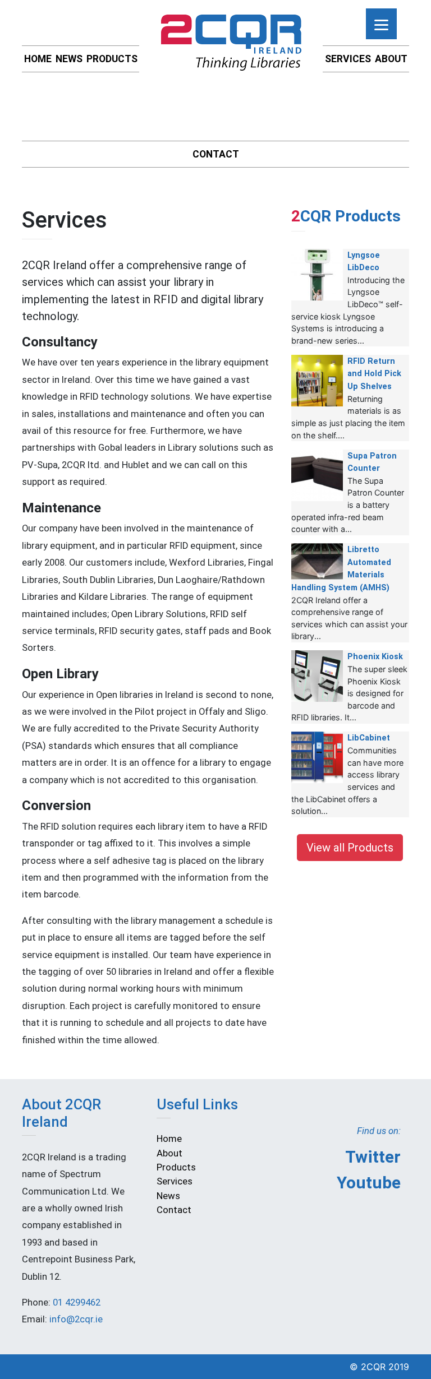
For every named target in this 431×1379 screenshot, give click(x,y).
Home (38, 58)
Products (111, 58)
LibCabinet (368, 738)
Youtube (369, 1182)
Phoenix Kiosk (375, 656)
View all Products (349, 847)
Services (348, 58)
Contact (215, 154)
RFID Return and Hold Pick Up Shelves (374, 374)
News (69, 58)
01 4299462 (76, 1302)
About (391, 58)
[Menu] (381, 23)
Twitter (373, 1157)
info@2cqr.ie (76, 1319)
